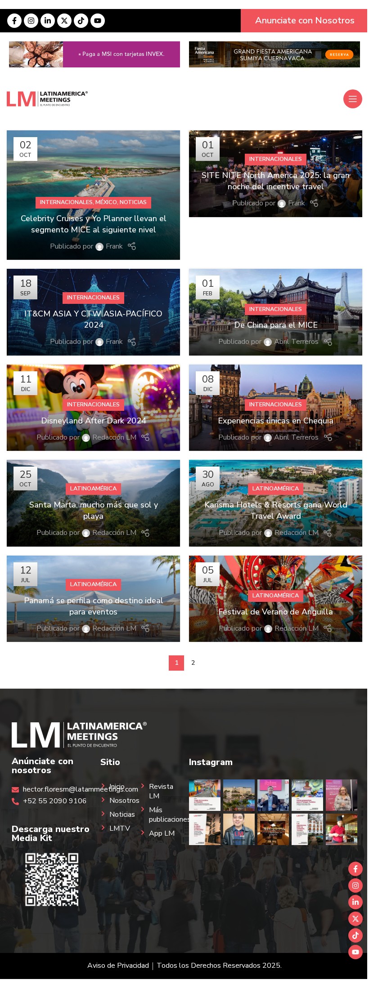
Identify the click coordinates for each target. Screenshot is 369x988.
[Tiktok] (81, 20)
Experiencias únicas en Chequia (275, 420)
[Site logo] (47, 98)
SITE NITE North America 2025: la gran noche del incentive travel (276, 181)
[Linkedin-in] (47, 20)
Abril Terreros (296, 342)
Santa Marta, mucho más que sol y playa (93, 510)
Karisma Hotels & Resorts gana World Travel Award (275, 510)
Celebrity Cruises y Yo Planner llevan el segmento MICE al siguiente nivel (93, 224)
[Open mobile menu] (353, 99)
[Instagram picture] (204, 795)
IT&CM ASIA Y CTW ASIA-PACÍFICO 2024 (93, 319)
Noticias (133, 202)
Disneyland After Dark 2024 (93, 420)
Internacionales (66, 202)
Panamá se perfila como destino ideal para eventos (93, 606)
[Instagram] (31, 20)
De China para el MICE (276, 325)
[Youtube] (97, 20)
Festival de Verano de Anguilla (275, 611)
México (106, 202)
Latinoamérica (93, 489)
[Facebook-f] (14, 20)
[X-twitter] (64, 20)
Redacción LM (114, 437)
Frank (114, 246)
